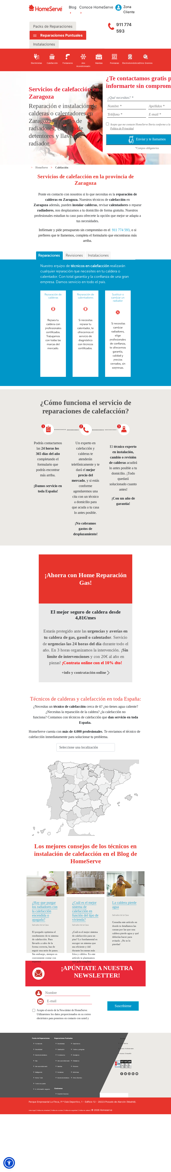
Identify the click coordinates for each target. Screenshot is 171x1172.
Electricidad (38, 1049)
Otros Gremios (77, 1078)
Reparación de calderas (53, 296)
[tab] (49, 255)
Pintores (75, 1066)
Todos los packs (40, 1083)
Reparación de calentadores (85, 296)
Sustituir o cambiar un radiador (117, 298)
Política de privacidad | (44, 1110)
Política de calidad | (85, 1110)
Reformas (75, 1072)
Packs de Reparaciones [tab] (52, 26)
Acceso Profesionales (127, 1048)
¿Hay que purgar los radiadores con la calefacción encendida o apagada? (44, 911)
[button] (9, 1163)
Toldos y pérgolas (78, 1049)
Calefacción (61, 167)
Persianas (60, 1072)
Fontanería (38, 1043)
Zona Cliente (124, 1043)
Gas (36, 1061)
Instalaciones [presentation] (98, 255)
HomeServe (42, 167)
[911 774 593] (111, 25)
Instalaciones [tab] (44, 44)
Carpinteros (76, 1043)
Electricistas (61, 1043)
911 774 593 (124, 28)
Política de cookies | (57, 1110)
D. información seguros (42, 1089)
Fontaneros (61, 1055)
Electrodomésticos (41, 1055)
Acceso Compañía (125, 1053)
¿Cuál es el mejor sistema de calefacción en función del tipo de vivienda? (85, 911)
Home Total (39, 1078)
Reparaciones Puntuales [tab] (61, 35)
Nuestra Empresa (62, 1094)
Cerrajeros (75, 1055)
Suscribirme (123, 1006)
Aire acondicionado (41, 1066)
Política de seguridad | (71, 1110)
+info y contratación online (84, 672)
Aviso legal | (33, 1110)
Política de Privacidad (122, 128)
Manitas (59, 1066)
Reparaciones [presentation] (49, 255)
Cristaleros (75, 1061)
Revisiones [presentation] (74, 255)
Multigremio (38, 1072)
